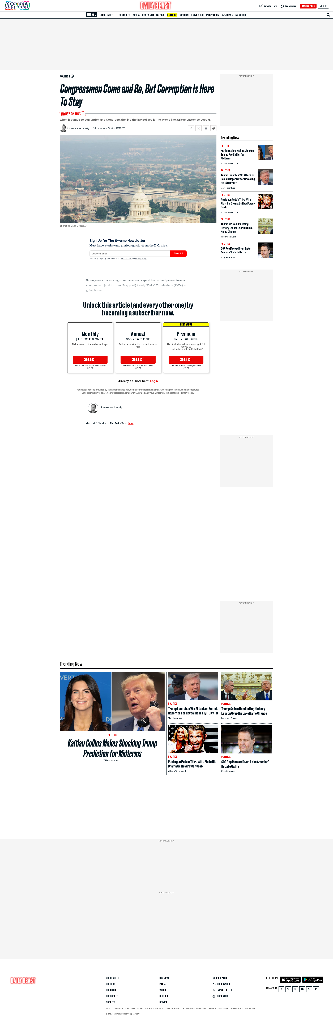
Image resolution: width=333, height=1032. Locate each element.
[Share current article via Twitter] (198, 128)
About (109, 1009)
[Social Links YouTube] (302, 990)
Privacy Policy (141, 259)
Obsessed (148, 14)
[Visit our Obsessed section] (28, 6)
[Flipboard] (316, 990)
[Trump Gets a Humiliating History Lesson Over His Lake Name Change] (265, 232)
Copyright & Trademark (242, 1009)
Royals (160, 14)
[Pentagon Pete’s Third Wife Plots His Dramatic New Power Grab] (265, 208)
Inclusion (201, 1009)
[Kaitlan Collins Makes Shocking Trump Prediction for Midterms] (265, 159)
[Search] (328, 15)
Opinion (184, 14)
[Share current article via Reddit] (213, 128)
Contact (118, 1009)
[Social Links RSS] (309, 990)
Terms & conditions (217, 1009)
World (162, 990)
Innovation (212, 14)
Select (90, 359)
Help (151, 1009)
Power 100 (197, 14)
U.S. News (227, 14)
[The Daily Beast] (155, 6)
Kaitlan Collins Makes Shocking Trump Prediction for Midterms (112, 748)
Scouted (240, 14)
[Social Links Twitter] (288, 990)
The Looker (123, 14)
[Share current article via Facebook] (191, 128)
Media (136, 14)
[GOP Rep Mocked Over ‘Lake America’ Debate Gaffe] (265, 257)
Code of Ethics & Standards (180, 1009)
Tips (127, 1009)
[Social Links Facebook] (281, 990)
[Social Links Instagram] (295, 990)
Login (154, 381)
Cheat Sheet (107, 14)
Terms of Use (126, 259)
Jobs (132, 1009)
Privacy (159, 1009)
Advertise (142, 1009)
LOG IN (323, 6)
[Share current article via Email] (206, 128)
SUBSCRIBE (308, 6)
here (130, 423)
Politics (172, 14)
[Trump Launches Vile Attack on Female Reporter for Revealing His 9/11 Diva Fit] (265, 183)
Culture (163, 996)
